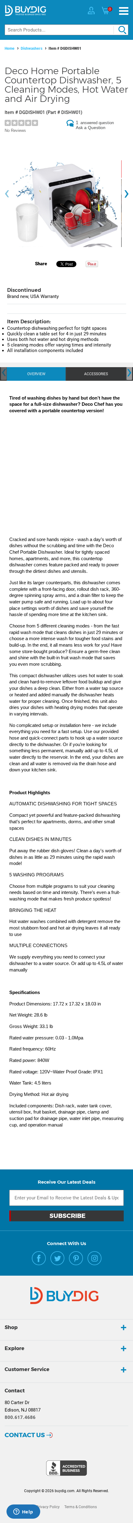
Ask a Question (90, 127)
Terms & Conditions (80, 1507)
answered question (97, 122)
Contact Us (25, 1435)
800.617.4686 (20, 1417)
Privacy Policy (48, 1507)
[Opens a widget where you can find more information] (23, 1512)
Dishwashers (31, 48)
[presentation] (7, 194)
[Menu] (123, 11)
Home (10, 48)
